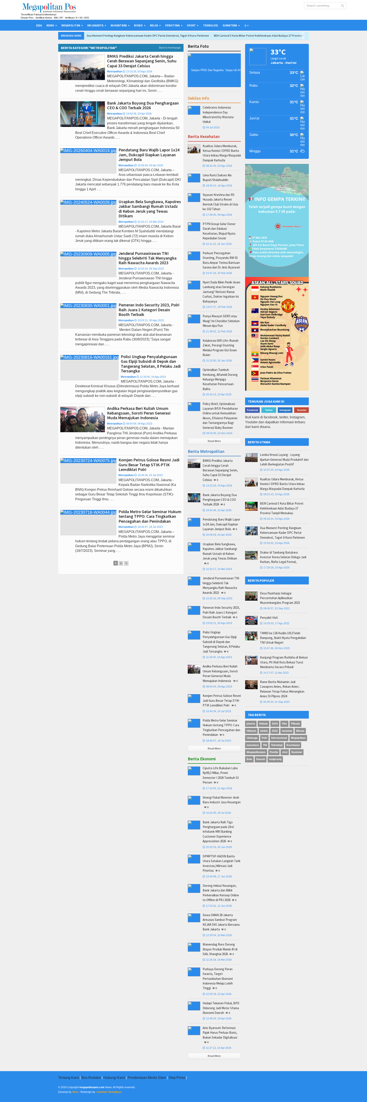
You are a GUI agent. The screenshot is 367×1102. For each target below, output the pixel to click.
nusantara (253, 745)
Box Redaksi (91, 1077)
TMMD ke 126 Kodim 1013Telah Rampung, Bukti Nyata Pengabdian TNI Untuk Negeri (283, 638)
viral (284, 752)
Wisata (300, 730)
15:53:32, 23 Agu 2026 (274, 543)
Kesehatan (293, 745)
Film (284, 723)
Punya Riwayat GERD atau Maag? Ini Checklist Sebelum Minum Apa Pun (221, 321)
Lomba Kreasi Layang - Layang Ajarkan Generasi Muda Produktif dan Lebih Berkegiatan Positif (284, 459)
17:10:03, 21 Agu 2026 (217, 788)
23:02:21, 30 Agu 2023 (149, 320)
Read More (214, 441)
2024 (39, 25)
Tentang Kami (68, 1077)
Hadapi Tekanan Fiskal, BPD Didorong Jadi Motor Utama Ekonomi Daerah (221, 1008)
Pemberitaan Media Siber (147, 1077)
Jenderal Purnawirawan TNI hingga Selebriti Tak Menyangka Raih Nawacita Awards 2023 (147, 258)
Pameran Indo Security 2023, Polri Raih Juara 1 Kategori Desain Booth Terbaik (149, 309)
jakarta (251, 723)
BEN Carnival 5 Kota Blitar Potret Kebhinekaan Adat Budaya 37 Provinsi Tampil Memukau (269, 35)
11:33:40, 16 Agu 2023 (151, 376)
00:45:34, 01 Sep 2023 (275, 701)
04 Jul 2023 (211, 127)
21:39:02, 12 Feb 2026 (217, 331)
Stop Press (177, 1077)
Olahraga (252, 737)
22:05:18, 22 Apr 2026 (217, 994)
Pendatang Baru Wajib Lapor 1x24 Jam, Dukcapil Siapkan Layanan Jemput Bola (149, 154)
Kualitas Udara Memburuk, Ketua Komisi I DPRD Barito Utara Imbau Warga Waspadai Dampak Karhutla (282, 484)
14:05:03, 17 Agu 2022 (274, 623)
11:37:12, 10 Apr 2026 (217, 1047)
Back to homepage (170, 47)
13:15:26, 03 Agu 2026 (137, 71)
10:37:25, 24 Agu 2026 (274, 469)
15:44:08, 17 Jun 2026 (217, 876)
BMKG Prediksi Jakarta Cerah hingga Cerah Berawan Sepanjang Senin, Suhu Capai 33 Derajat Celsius (141, 60)
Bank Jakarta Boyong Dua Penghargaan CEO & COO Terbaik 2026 (143, 105)
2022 (275, 730)
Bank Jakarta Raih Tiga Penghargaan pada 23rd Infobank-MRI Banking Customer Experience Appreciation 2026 (218, 831)
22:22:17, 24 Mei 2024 (149, 221)
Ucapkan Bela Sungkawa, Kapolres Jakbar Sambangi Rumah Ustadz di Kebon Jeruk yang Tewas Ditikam (150, 208)
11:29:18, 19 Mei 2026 (217, 959)
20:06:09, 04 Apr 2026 (148, 165)
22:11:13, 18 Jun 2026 (217, 243)
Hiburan (251, 730)
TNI (265, 745)
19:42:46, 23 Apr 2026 (137, 113)
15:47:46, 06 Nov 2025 (275, 648)
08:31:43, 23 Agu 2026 (217, 165)
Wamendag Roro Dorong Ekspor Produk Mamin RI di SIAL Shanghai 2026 (220, 949)
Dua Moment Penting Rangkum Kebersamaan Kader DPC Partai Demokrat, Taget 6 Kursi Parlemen (148, 35)
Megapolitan (298, 737)
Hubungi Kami (114, 1077)
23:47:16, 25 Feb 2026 (217, 273)
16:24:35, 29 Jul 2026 (217, 812)
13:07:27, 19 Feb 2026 (217, 307)
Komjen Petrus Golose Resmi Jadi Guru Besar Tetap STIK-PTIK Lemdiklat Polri (149, 464)
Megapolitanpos (256, 752)
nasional (287, 730)
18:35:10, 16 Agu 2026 (217, 185)
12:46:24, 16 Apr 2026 (217, 1018)
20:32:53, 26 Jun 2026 (217, 847)
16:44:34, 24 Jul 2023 (148, 475)
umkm (264, 730)
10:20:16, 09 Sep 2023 (149, 268)
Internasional (279, 737)
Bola (249, 759)
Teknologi (210, 25)
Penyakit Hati (269, 618)
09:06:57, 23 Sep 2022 (275, 608)
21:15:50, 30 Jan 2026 (217, 360)
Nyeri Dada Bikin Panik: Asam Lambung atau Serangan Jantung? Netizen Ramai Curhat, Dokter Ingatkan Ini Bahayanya (221, 291)
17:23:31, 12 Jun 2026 (217, 905)
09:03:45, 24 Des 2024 (217, 433)
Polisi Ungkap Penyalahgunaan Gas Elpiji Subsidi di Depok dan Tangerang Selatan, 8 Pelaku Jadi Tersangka (151, 363)
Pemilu (274, 752)
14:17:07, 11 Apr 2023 (274, 672)
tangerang (275, 759)
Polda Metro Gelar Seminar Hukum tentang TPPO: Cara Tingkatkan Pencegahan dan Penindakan (150, 516)
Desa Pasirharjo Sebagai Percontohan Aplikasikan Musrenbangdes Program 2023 (280, 598)
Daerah (260, 759)
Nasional (296, 752)
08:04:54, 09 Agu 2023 (137, 423)
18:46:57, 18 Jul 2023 (148, 526)
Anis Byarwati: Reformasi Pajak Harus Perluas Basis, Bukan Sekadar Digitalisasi (220, 1032)
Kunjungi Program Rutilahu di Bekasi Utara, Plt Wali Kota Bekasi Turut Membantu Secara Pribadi (284, 662)
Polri (264, 737)
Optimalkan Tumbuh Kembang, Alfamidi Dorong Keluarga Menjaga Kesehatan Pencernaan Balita (220, 379)
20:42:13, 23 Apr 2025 (217, 394)
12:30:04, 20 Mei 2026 (217, 935)
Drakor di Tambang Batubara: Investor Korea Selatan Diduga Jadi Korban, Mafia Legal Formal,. (283, 557)
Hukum (263, 723)
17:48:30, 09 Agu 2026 (217, 214)
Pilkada (295, 723)
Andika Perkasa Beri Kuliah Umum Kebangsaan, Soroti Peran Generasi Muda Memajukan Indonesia (139, 413)
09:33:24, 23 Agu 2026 (274, 518)
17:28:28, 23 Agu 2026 (274, 567)
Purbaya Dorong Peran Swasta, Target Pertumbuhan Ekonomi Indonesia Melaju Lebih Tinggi (218, 978)
